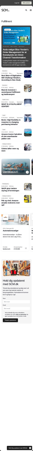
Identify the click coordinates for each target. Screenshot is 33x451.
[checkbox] (3, 314)
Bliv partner (26, 3)
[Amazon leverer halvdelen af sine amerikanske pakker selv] (16, 134)
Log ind (17, 3)
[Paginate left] (3, 167)
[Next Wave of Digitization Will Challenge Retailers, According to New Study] (16, 75)
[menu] (31, 10)
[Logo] (5, 10)
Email (4, 305)
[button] (27, 172)
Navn (4, 298)
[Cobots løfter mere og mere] (16, 147)
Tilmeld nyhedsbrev (10, 320)
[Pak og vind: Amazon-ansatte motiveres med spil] (16, 200)
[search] (26, 10)
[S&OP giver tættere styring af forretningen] (16, 187)
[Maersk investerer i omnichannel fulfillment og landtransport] (16, 89)
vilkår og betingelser (21, 314)
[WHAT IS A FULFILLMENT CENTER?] (16, 103)
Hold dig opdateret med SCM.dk (18, 448)
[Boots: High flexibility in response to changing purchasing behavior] (16, 119)
